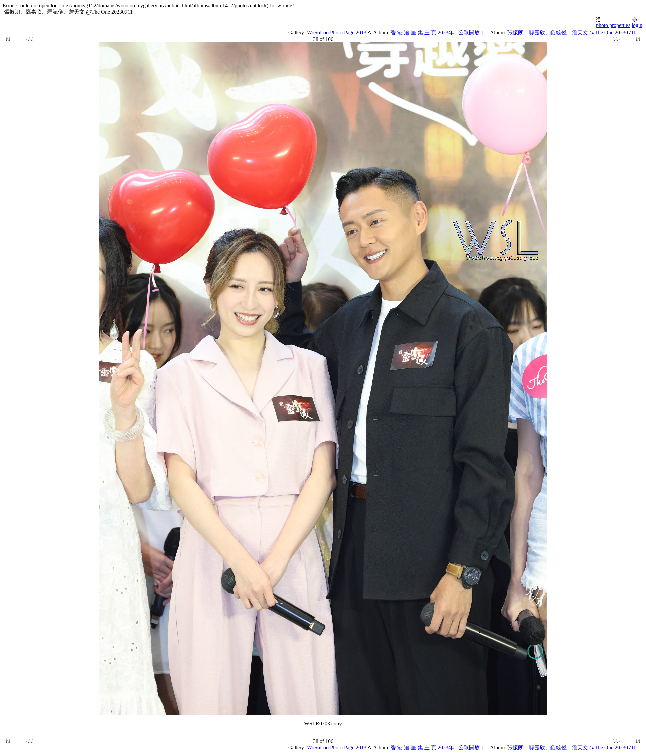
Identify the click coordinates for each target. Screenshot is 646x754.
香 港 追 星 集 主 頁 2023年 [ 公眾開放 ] (437, 32)
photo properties (613, 25)
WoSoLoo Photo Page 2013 (337, 32)
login (637, 25)
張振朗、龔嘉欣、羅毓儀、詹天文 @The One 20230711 (572, 32)
